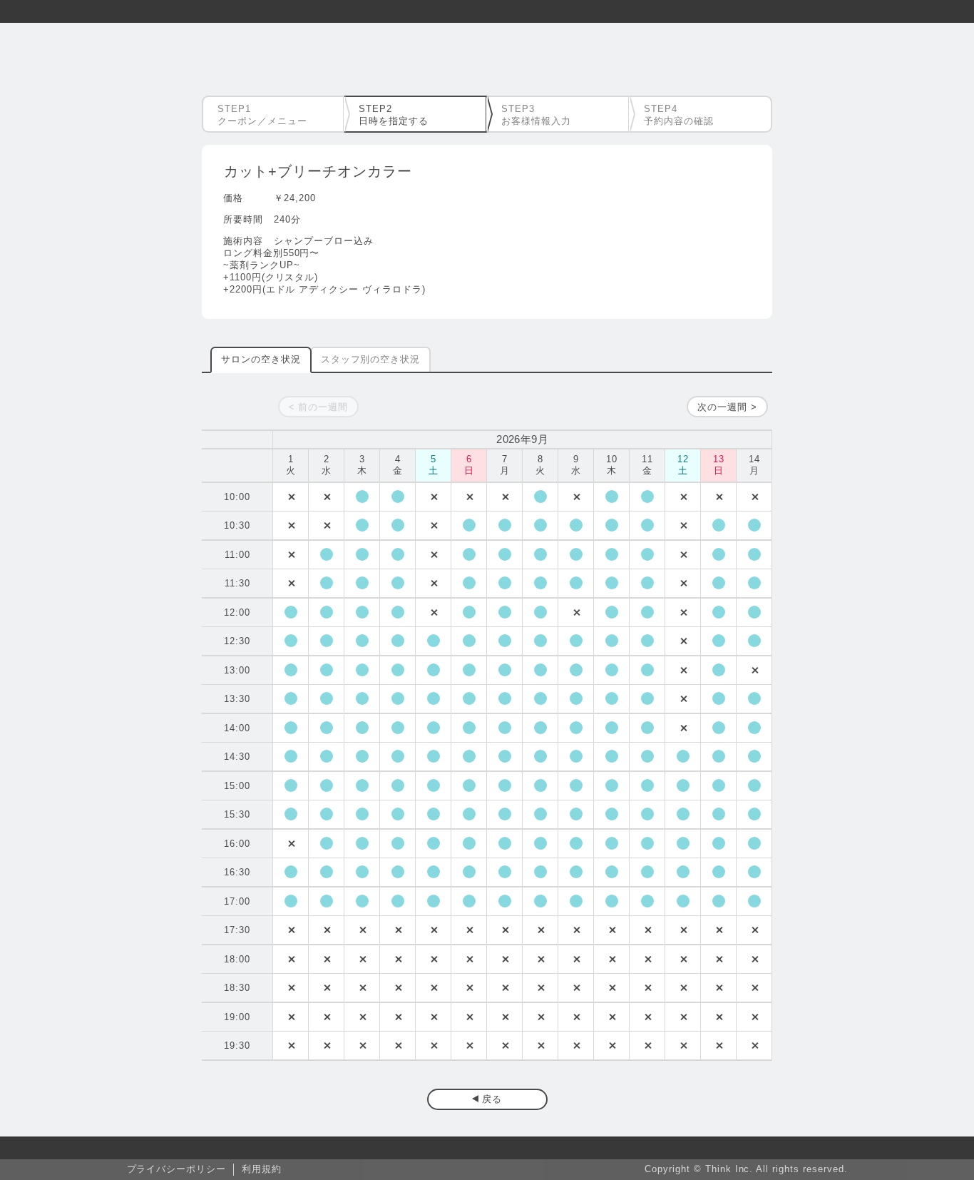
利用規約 (262, 1169)
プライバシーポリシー (177, 1169)
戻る (492, 1099)
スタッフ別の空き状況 (371, 359)
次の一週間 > (727, 407)
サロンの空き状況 (261, 359)
